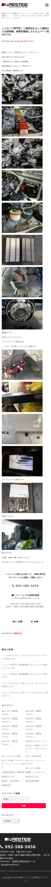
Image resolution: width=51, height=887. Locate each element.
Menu (46, 5)
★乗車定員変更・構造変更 (13, 772)
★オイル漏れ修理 (33, 756)
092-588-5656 (27, 586)
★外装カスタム (32, 776)
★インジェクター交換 (11, 756)
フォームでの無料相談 (25, 596)
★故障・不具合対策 (10, 781)
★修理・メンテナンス (35, 772)
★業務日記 (17, 633)
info (32, 41)
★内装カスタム (8, 776)
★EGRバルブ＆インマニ (36, 741)
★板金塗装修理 (32, 781)
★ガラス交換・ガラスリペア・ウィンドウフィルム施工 (13, 763)
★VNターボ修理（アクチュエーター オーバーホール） (37, 748)
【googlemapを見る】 (10, 864)
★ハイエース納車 (33, 768)
